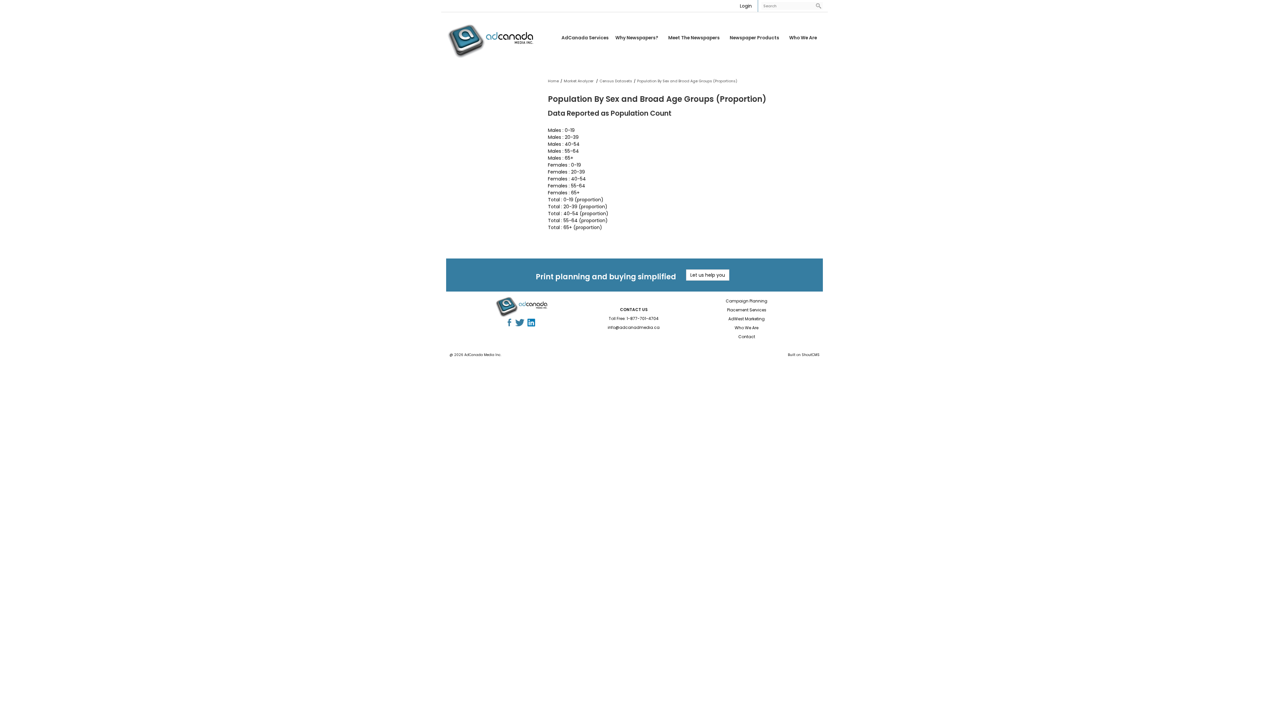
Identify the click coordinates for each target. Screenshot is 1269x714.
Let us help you (707, 275)
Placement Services (746, 310)
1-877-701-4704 (643, 318)
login (746, 6)
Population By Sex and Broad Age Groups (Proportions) (687, 81)
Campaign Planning (746, 301)
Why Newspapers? (636, 37)
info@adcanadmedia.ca (634, 327)
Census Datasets (615, 81)
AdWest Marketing (746, 319)
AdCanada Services (585, 37)
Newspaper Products (754, 37)
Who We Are (803, 37)
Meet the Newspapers (694, 37)
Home (553, 81)
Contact (746, 336)
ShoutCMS (811, 354)
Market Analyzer (579, 81)
